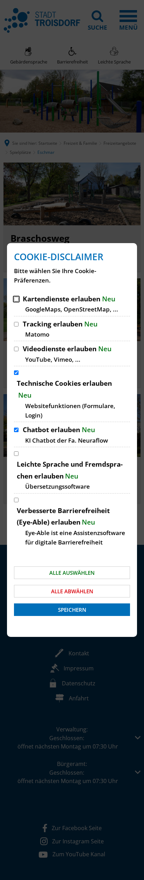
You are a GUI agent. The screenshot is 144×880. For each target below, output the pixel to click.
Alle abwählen (72, 591)
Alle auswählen (72, 572)
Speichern (72, 609)
